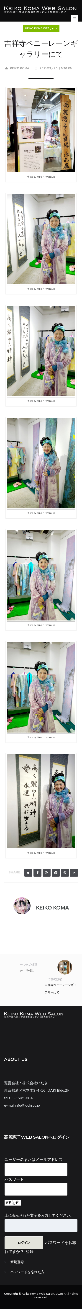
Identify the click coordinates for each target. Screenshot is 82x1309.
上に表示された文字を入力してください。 (39, 1215)
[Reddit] (56, 873)
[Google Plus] (47, 873)
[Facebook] (37, 873)
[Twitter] (28, 873)
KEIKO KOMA (19, 68)
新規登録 (17, 1262)
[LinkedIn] (74, 873)
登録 (29, 1251)
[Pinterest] (65, 873)
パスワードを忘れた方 (27, 1272)
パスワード (14, 1179)
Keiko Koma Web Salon (38, 1294)
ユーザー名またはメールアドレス (34, 1159)
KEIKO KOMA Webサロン (41, 28)
